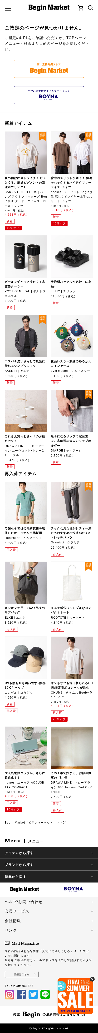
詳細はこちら (22, 974)
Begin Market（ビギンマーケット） (30, 822)
